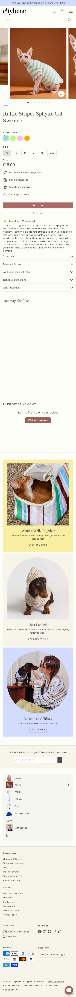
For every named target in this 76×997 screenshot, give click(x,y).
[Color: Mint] (7, 363)
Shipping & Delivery (12, 859)
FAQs (5, 867)
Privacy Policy (10, 914)
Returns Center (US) (13, 876)
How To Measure (11, 880)
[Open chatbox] (69, 990)
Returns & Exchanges (14, 863)
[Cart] (63, 11)
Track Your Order (11, 871)
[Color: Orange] (29, 363)
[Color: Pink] (22, 363)
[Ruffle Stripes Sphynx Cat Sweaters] (25, 342)
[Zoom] (61, 94)
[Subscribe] (59, 760)
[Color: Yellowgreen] (14, 363)
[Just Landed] (38, 588)
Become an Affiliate (13, 893)
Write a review (38, 420)
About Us (7, 897)
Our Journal (9, 906)
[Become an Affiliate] (38, 682)
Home (5, 105)
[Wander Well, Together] (38, 494)
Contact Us (9, 902)
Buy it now (38, 213)
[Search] (69, 20)
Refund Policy (11, 985)
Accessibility (10, 989)
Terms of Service (11, 910)
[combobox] (38, 20)
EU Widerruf (52, 985)
